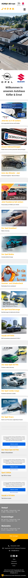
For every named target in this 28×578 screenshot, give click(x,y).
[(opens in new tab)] (7, 77)
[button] (2, 575)
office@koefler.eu (15, 550)
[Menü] (25, 9)
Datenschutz (14, 563)
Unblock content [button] (14, 444)
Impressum (14, 561)
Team (14, 559)
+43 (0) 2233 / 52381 (15, 545)
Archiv (14, 565)
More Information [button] (14, 446)
